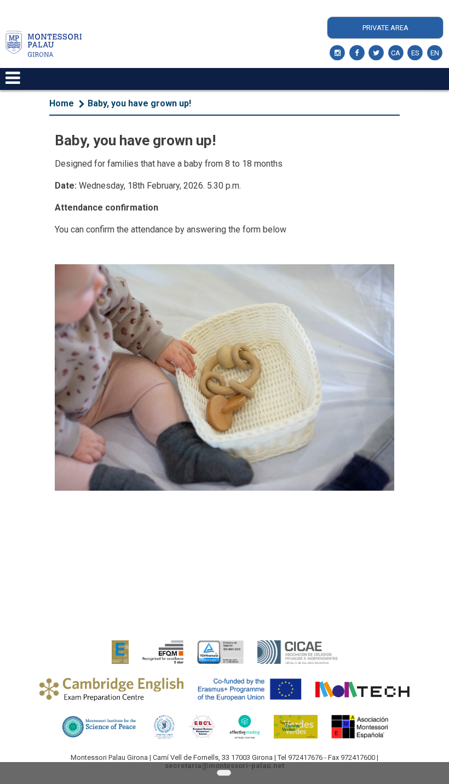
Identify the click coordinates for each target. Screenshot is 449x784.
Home (61, 103)
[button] (224, 773)
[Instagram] (338, 53)
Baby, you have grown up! (139, 103)
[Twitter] (376, 53)
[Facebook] (357, 53)
